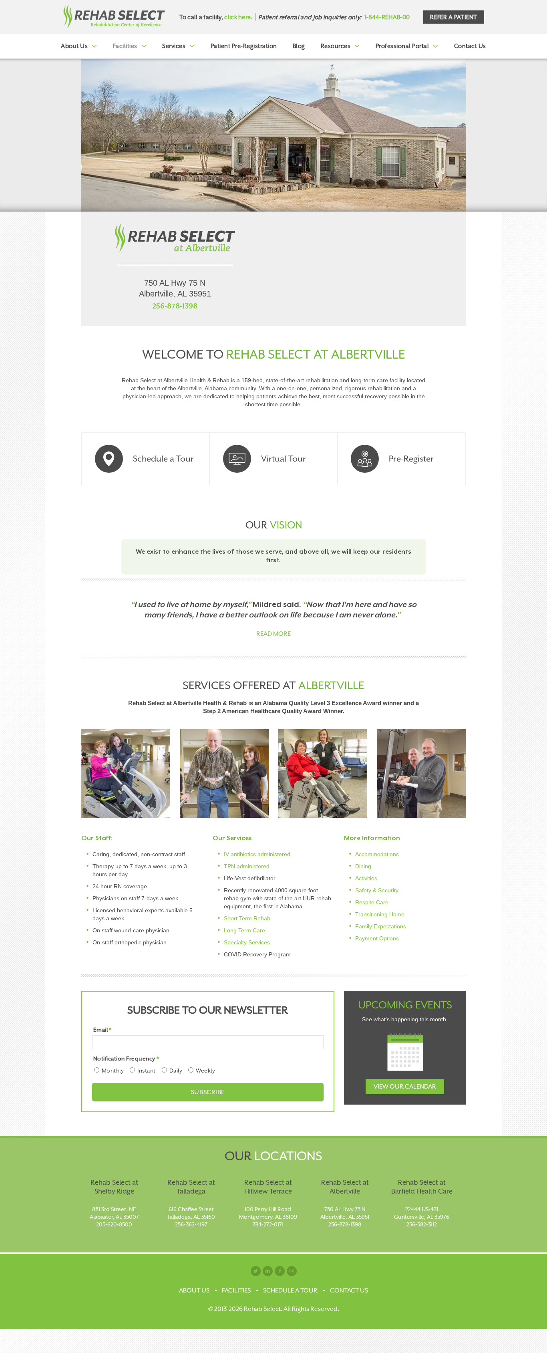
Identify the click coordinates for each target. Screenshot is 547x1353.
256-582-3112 (421, 1224)
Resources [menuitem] (336, 45)
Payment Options (377, 938)
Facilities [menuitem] (125, 45)
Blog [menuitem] (299, 45)
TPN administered (246, 866)
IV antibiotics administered (257, 854)
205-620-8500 (114, 1224)
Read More (273, 633)
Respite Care (371, 902)
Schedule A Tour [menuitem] (290, 1290)
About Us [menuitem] (74, 45)
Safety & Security (376, 890)
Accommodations (377, 854)
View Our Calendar (405, 1086)
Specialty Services (247, 942)
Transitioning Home (379, 914)
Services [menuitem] (173, 45)
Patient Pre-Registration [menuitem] (244, 45)
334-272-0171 (268, 1224)
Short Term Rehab (247, 918)
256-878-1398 (174, 306)
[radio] (108, 1070)
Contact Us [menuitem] (470, 45)
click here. (238, 17)
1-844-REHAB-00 (387, 17)
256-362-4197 (191, 1224)
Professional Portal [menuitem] (402, 45)
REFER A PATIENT (453, 17)
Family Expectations (380, 926)
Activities (366, 878)
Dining (363, 866)
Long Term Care (244, 930)
